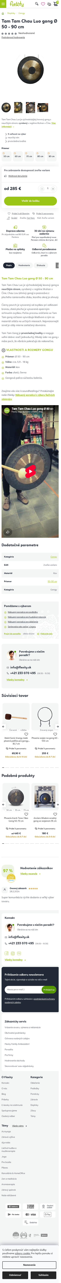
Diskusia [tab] (41, 265)
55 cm (17, 810)
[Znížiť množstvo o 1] (42, 188)
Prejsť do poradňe (12, 634)
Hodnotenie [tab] (24, 265)
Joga (4, 1157)
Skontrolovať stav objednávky (19, 1066)
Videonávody (46, 634)
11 (57, 767)
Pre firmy (9, 1055)
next (57, 726)
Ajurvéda (6, 1143)
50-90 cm (52, 581)
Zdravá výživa (8, 1137)
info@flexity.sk (20, 667)
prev (3, 726)
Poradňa (9, 1050)
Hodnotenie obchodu (15, 1061)
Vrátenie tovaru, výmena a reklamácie (23, 1027)
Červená (13, 730)
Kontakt (5, 1083)
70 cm (26, 810)
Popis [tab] (9, 265)
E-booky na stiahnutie (12, 1105)
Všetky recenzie (28, 874)
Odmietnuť (15, 1275)
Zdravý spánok (9, 1190)
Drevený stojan (46, 730)
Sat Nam (31, 218)
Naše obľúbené (9, 1195)
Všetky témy (18, 1126)
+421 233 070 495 (23, 673)
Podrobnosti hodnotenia (13, 37)
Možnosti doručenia (17, 176)
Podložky (34, 1088)
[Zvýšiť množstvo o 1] (53, 188)
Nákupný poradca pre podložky (23, 612)
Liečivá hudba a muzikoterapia (9, 1149)
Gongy (54, 557)
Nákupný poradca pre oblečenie (23, 622)
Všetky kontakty (15, 680)
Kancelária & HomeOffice (13, 1173)
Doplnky (34, 1105)
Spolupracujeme (9, 1111)
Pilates (5, 1168)
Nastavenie (29, 1265)
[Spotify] (19, 954)
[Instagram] (13, 954)
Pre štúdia (6, 1162)
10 (52, 767)
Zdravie (34, 1100)
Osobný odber (8, 1116)
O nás (4, 1088)
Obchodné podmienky (15, 1033)
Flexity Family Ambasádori (17, 1044)
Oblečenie (35, 1083)
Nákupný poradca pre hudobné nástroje (27, 617)
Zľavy (33, 1111)
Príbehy (5, 1100)
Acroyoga (6, 1131)
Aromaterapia (8, 1184)
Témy (33, 1116)
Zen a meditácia (9, 1179)
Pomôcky (34, 1094)
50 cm (9, 810)
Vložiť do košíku (30, 201)
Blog (4, 1094)
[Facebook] (6, 953)
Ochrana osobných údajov (17, 1038)
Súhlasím (43, 1275)
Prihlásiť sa (48, 989)
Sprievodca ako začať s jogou (22, 627)
